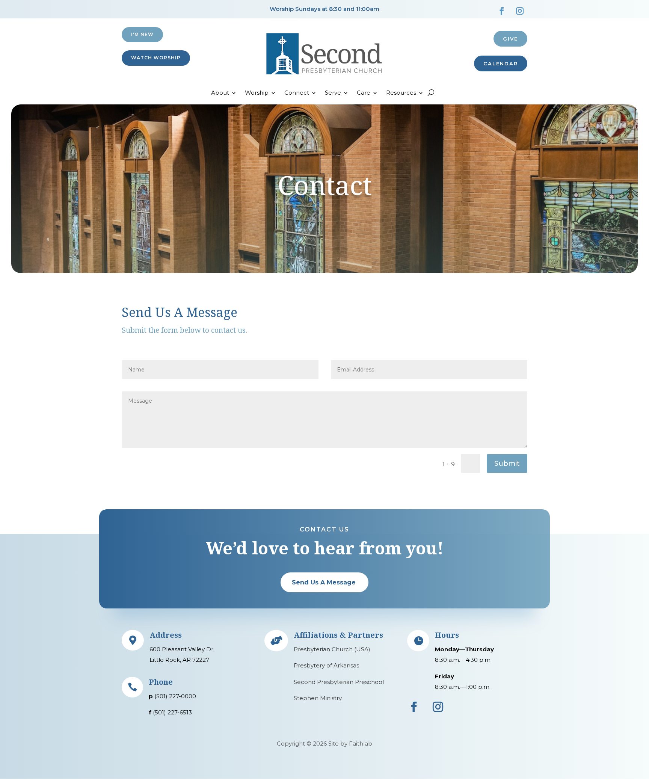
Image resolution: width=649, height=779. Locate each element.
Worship (257, 93)
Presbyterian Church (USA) (332, 649)
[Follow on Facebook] (501, 10)
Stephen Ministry (318, 698)
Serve (333, 93)
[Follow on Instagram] (519, 10)
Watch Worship (156, 57)
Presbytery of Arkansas (326, 665)
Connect (296, 93)
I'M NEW (142, 34)
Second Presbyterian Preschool (339, 681)
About (220, 93)
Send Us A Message (324, 582)
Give (510, 39)
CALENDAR (500, 63)
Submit (507, 463)
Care (363, 93)
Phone (161, 682)
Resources (401, 93)
